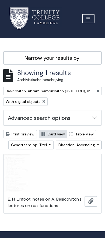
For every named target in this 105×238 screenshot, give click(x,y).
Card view (55, 134)
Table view (84, 134)
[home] (37, 18)
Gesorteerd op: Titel (29, 144)
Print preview (22, 134)
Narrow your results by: (52, 57)
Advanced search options (39, 117)
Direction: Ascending (77, 144)
